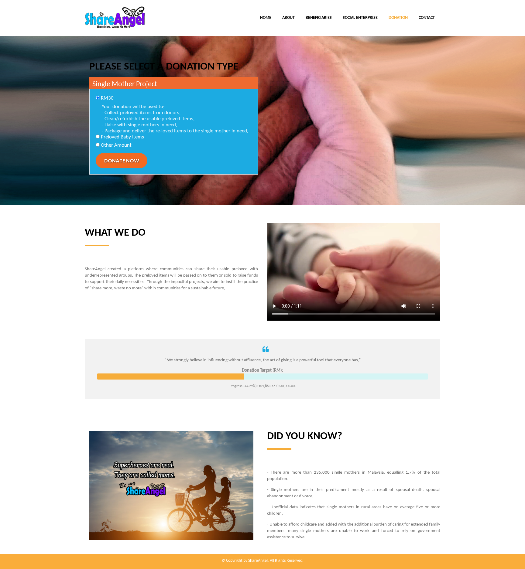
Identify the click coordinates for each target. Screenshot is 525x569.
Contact (427, 17)
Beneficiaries (319, 17)
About (288, 17)
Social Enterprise (360, 17)
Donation (398, 17)
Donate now (121, 160)
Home (265, 17)
